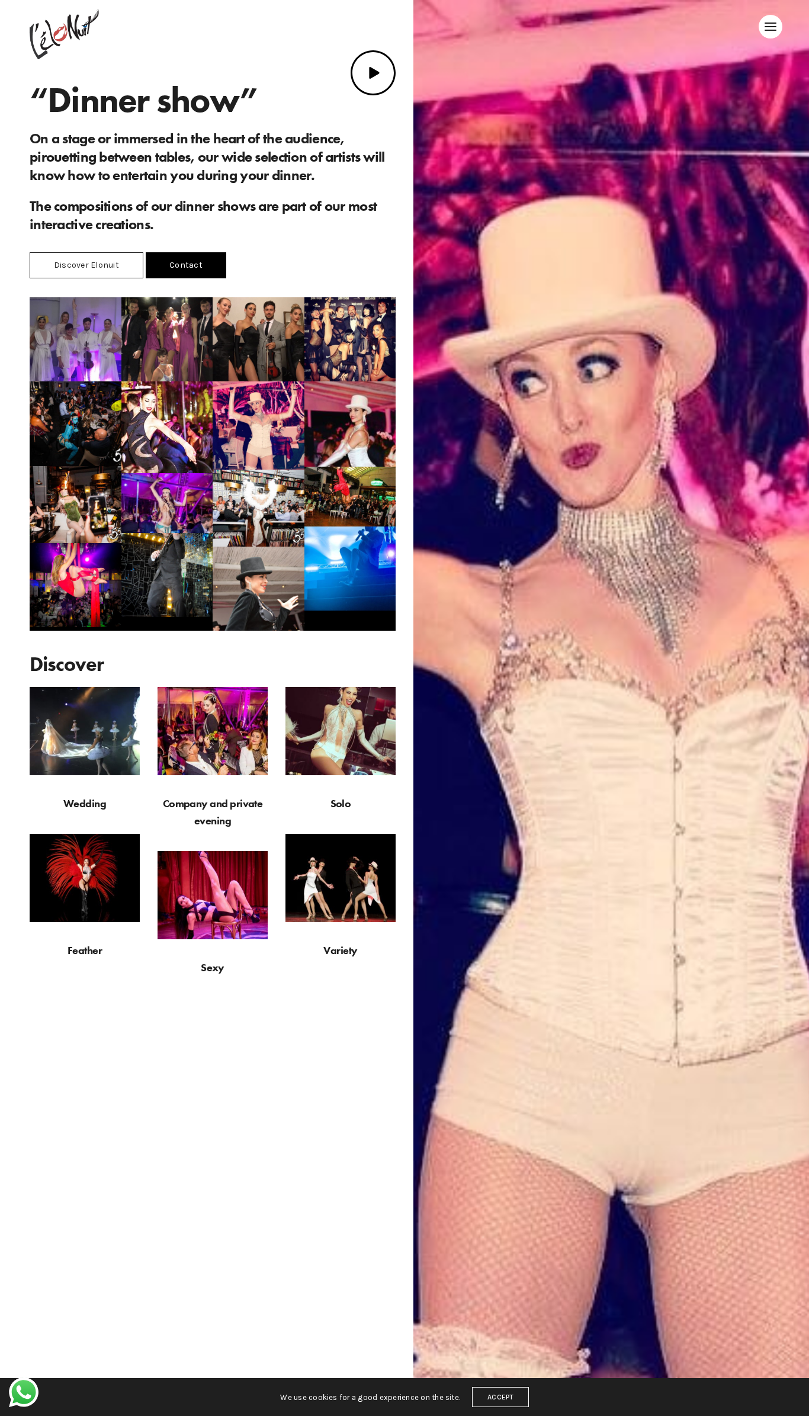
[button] (86, 265)
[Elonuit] (64, 34)
